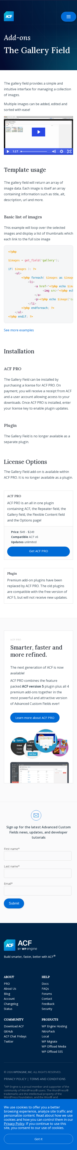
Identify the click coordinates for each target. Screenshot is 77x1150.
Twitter (8, 1041)
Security (47, 1009)
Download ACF (14, 1026)
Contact (47, 999)
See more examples (19, 330)
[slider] (34, 151)
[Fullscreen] (69, 151)
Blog (7, 994)
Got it (38, 1139)
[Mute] (53, 151)
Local (45, 1036)
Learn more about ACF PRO (34, 718)
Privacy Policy (15, 1079)
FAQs (45, 989)
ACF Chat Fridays (15, 1036)
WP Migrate (49, 1041)
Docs (45, 984)
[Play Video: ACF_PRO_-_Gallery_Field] (38, 132)
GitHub (8, 1031)
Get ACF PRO (38, 551)
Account (9, 999)
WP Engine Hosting (54, 1026)
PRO (7, 984)
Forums (47, 994)
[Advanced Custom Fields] (9, 16)
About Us (10, 989)
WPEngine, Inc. (23, 1072)
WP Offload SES (52, 1051)
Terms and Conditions (48, 1079)
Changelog (11, 1004)
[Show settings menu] (61, 151)
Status (8, 1009)
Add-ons (17, 37)
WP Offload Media (54, 1046)
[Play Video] (8, 151)
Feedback (48, 1004)
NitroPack (48, 1031)
